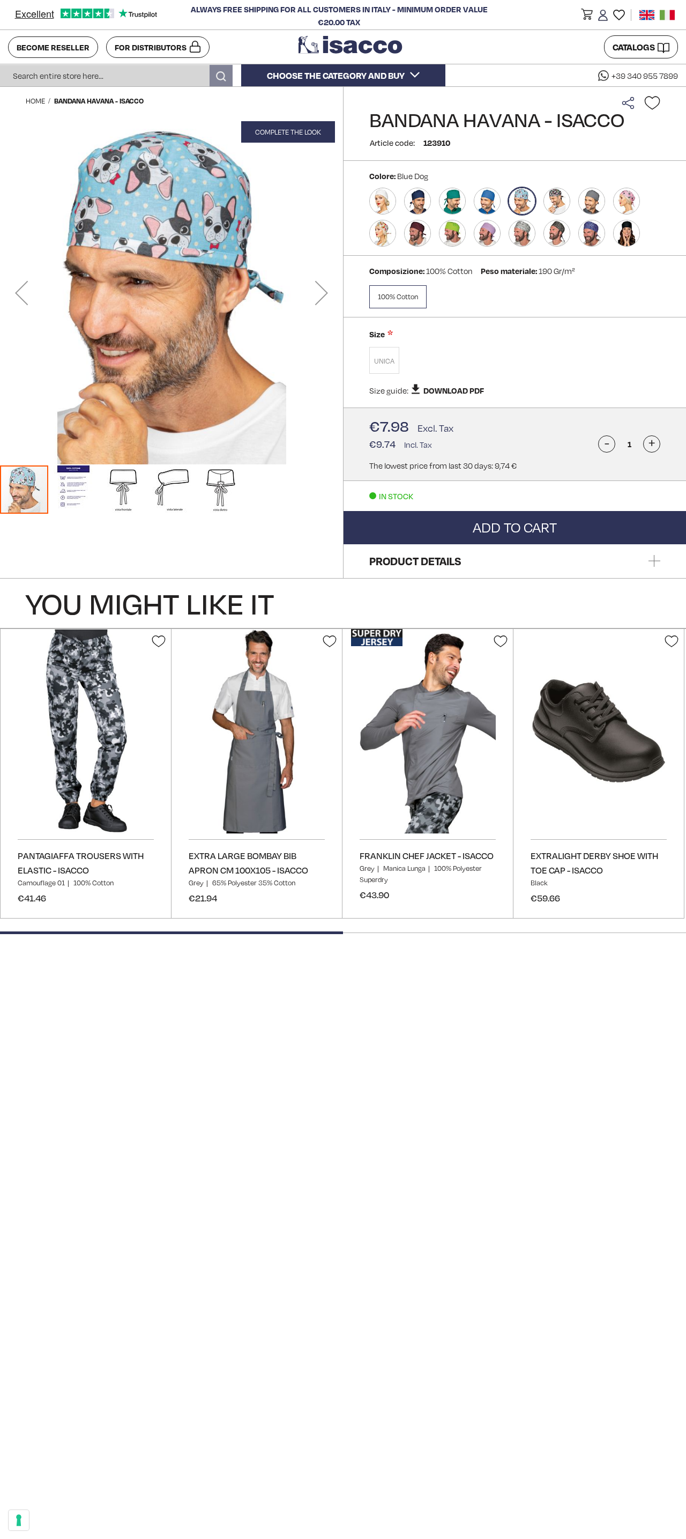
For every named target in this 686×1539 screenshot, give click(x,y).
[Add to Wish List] (652, 103)
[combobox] (116, 75)
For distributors (151, 47)
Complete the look (288, 132)
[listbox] (514, 361)
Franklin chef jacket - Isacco (427, 855)
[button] (587, 16)
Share (631, 103)
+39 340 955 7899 (645, 75)
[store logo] (351, 47)
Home (35, 101)
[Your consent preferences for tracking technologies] (19, 1520)
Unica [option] (384, 361)
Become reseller (53, 47)
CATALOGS (634, 47)
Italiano (667, 15)
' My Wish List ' (619, 15)
